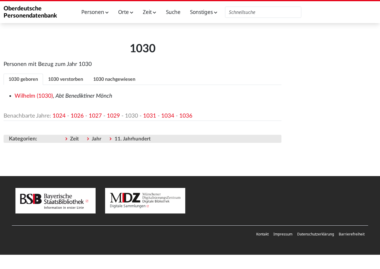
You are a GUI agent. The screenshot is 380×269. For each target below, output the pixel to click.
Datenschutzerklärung (315, 234)
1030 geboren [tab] (23, 79)
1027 (95, 116)
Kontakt (262, 234)
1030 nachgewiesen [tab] (114, 79)
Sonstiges (202, 12)
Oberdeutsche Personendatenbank (30, 12)
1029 (113, 116)
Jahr (96, 138)
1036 (185, 116)
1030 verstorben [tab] (65, 79)
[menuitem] (262, 234)
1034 (167, 116)
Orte (124, 12)
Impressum (282, 234)
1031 (149, 116)
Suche (173, 12)
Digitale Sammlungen (127, 205)
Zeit (148, 12)
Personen (93, 12)
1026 (77, 116)
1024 (59, 116)
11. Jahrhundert (133, 138)
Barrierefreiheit (352, 234)
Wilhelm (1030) (34, 96)
